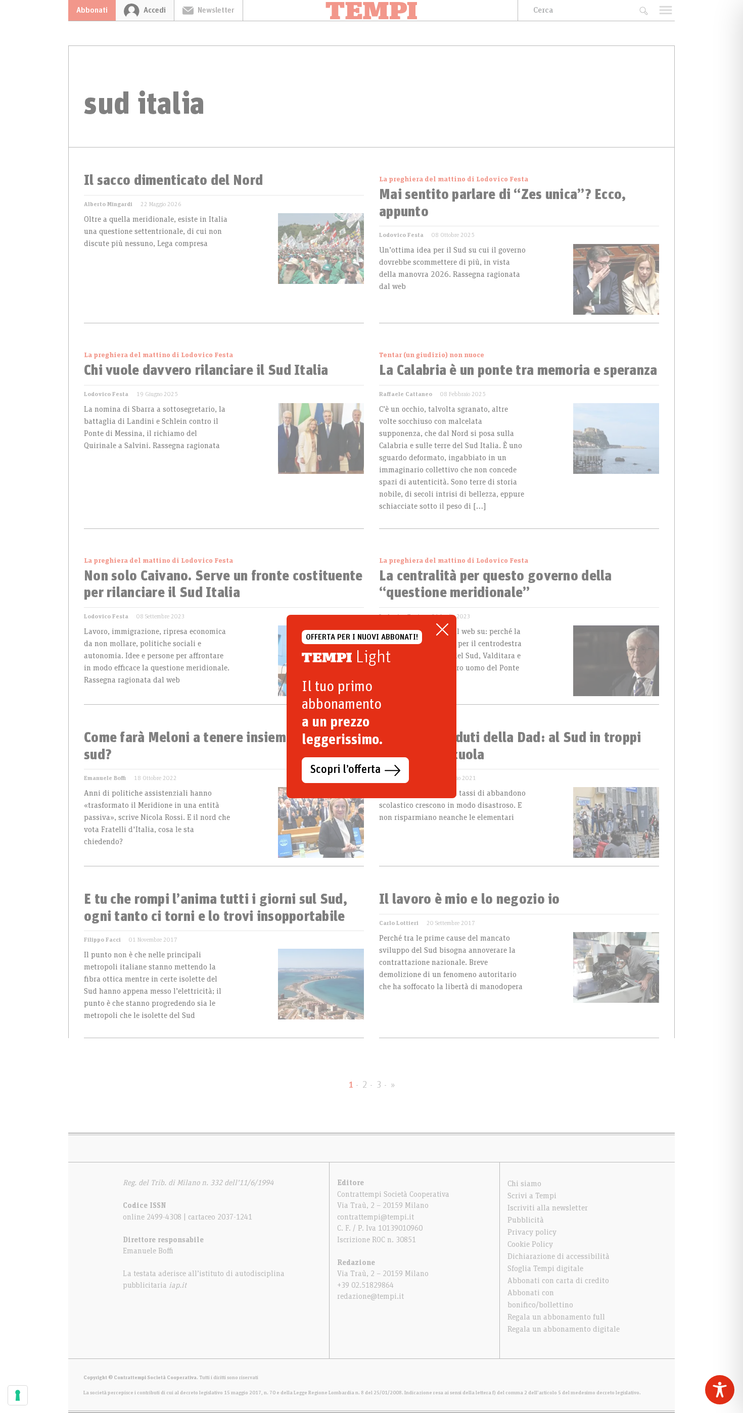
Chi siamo (524, 1184)
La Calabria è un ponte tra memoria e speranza (518, 371)
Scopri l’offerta (345, 769)
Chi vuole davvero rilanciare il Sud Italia (206, 371)
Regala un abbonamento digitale (563, 1329)
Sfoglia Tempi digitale (545, 1268)
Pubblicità (525, 1220)
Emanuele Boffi (105, 778)
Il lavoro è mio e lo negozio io (469, 900)
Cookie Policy (530, 1244)
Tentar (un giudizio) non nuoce (431, 355)
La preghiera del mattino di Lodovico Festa (453, 179)
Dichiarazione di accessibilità (558, 1256)
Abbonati (92, 10)
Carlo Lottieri (399, 923)
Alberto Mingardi (108, 204)
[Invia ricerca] (643, 10)
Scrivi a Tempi (531, 1196)
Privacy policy (531, 1232)
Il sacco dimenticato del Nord (173, 181)
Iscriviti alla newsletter (547, 1208)
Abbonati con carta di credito (558, 1281)
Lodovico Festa (401, 235)
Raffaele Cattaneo (405, 394)
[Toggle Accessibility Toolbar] (719, 1389)
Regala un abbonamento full (556, 1317)
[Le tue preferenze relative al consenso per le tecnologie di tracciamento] (17, 1395)
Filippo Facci (102, 940)
